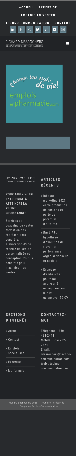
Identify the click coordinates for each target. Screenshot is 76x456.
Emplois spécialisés (16, 351)
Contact (13, 339)
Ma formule (16, 370)
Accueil (13, 331)
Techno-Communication (45, 406)
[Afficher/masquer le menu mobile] (68, 44)
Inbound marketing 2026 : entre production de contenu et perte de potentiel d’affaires (55, 210)
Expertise (15, 362)
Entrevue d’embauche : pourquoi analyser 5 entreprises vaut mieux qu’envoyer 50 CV (55, 284)
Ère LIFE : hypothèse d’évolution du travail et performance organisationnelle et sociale (55, 247)
